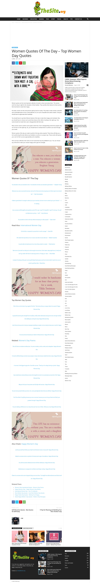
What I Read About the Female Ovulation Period (19, 544)
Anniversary (67, 167)
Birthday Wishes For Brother (71, 188)
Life (65, 303)
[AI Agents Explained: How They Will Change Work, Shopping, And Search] (69, 158)
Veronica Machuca (69, 85)
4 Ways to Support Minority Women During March (35, 544)
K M (14, 58)
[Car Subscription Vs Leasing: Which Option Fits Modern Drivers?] (69, 112)
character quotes (68, 209)
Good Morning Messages (70, 265)
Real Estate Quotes (69, 343)
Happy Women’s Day (29, 444)
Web (66, 371)
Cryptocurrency (68, 214)
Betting (66, 181)
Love (66, 305)
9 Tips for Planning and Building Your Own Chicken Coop (51, 510)
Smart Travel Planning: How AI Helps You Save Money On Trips (81, 96)
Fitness (66, 251)
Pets (66, 336)
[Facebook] (13, 63)
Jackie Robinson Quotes (70, 294)
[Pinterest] (20, 63)
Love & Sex (67, 308)
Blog (66, 193)
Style (66, 359)
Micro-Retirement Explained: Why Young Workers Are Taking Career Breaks (81, 104)
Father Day (67, 244)
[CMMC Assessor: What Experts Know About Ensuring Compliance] (76, 69)
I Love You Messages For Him (71, 287)
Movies (66, 324)
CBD (66, 205)
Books (66, 195)
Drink (66, 221)
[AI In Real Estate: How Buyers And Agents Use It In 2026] (69, 120)
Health (66, 19)
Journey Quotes (68, 296)
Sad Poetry (67, 350)
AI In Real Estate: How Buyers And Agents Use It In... (81, 118)
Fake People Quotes (69, 240)
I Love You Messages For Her (71, 284)
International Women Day (31, 225)
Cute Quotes (67, 216)
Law (66, 301)
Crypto (66, 212)
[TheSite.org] (50, 8)
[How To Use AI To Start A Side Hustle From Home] (69, 150)
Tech (47, 19)
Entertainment (68, 233)
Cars (66, 200)
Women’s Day (17, 22)
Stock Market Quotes (69, 357)
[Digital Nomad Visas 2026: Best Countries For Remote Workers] (69, 127)
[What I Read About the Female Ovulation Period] (19, 536)
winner (66, 378)
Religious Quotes (68, 347)
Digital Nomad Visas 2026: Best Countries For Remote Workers (80, 127)
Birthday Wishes (68, 186)
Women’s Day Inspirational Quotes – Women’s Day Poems (53, 544)
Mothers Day (67, 315)
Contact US (78, 19)
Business (25, 19)
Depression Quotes (69, 219)
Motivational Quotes (69, 317)
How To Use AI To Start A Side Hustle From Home (81, 148)
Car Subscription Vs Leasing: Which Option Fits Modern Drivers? (81, 111)
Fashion (66, 242)
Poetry (66, 338)
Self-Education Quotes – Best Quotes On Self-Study (22, 510)
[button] (87, 19)
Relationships (68, 345)
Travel (59, 19)
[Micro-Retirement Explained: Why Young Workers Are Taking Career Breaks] (69, 105)
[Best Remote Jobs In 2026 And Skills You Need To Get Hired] (69, 143)
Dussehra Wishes (68, 223)
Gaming (41, 19)
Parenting (67, 333)
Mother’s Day (68, 312)
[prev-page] (59, 528)
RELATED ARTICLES (17, 528)
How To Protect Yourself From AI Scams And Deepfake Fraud (81, 134)
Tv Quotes (67, 368)
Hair (66, 272)
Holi (66, 279)
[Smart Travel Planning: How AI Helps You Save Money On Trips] (69, 97)
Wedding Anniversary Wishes (71, 373)
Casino (66, 202)
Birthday (66, 183)
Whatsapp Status (68, 375)
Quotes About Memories (70, 340)
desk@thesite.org (21, 570)
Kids (66, 298)
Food (66, 254)
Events (66, 237)
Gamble (66, 258)
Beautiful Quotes (68, 176)
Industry (66, 291)
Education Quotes (68, 230)
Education (33, 19)
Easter (66, 226)
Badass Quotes (68, 174)
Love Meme (67, 310)
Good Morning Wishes (69, 268)
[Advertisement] (50, 35)
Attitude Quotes (68, 169)
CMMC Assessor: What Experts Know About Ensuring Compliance (75, 81)
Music (66, 326)
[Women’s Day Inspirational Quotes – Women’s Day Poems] (54, 536)
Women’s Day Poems (27, 340)
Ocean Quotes (68, 331)
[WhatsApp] (24, 63)
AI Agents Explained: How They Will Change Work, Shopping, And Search (80, 157)
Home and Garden (69, 282)
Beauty (66, 179)
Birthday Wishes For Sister (70, 191)
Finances (67, 249)
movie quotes (68, 322)
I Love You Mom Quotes (70, 289)
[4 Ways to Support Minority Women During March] (37, 536)
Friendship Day (68, 256)
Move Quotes (68, 319)
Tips (71, 19)
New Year (67, 329)
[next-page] (61, 528)
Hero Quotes (67, 277)
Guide (66, 270)
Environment (67, 235)
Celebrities (67, 207)
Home (18, 19)
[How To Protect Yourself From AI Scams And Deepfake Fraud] (69, 135)
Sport (53, 19)
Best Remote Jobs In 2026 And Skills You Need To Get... (81, 141)
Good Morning (68, 263)
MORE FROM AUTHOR (27, 528)
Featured (67, 247)
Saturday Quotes (68, 352)
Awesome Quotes (68, 172)
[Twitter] (17, 63)
